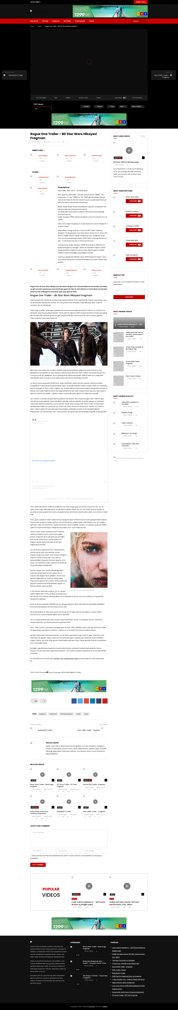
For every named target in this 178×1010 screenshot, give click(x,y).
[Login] (132, 2)
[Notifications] (128, 2)
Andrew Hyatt (97, 156)
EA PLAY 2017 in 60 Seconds (126, 162)
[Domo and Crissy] (118, 201)
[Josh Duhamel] (33, 180)
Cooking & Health (132, 226)
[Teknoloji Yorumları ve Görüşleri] (116, 405)
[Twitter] (115, 2)
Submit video (141, 2)
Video (86, 714)
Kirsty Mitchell (70, 177)
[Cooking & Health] (118, 230)
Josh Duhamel (43, 177)
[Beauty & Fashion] (118, 216)
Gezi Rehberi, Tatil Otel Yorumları (130, 445)
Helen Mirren (42, 189)
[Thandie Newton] (60, 273)
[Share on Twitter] (80, 701)
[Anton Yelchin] (33, 273)
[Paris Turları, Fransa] (118, 381)
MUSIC (111, 899)
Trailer (78, 714)
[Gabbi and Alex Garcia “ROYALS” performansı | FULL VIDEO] (118, 337)
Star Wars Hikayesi (66, 714)
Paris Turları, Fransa (133, 376)
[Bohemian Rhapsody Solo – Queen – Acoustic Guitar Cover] (75, 966)
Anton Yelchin (43, 270)
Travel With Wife (132, 240)
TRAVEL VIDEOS (36, 142)
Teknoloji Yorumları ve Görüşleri (130, 403)
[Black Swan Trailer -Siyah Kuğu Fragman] (75, 951)
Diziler (91, 21)
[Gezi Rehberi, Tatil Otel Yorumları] (116, 446)
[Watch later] (123, 2)
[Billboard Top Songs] (116, 436)
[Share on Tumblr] (98, 701)
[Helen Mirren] (33, 191)
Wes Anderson (70, 156)
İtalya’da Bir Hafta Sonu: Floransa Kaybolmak (39, 813)
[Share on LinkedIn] (92, 701)
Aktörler (67, 21)
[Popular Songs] (116, 415)
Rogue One (53, 714)
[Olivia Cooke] (87, 273)
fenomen (92, 1006)
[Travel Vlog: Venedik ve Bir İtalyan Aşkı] (118, 352)
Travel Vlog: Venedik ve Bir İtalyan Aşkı (134, 348)
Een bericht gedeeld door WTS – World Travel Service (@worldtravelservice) (69, 499)
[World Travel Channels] (39, 11)
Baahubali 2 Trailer (45, 730)
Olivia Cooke (96, 270)
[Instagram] (119, 2)
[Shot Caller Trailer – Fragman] (104, 730)
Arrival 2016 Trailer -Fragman (94, 784)
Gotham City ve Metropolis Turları (66, 659)
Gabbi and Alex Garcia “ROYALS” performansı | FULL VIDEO (134, 334)
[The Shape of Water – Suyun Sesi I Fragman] (75, 980)
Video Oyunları (127, 423)
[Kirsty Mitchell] (60, 180)
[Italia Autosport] (118, 259)
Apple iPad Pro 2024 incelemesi (123, 983)
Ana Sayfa (34, 21)
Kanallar (55, 21)
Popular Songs (127, 412)
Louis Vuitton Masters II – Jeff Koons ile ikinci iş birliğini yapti (142, 324)
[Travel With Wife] (118, 245)
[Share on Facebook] (74, 701)
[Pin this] (105, 701)
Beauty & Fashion (132, 211)
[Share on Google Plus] (86, 701)
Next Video (104, 725)
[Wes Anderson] (60, 158)
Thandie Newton (71, 270)
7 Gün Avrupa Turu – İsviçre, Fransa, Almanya (128, 979)
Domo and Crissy (132, 197)
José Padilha (43, 156)
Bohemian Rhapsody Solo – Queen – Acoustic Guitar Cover (94, 962)
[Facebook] (111, 2)
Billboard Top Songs (129, 433)
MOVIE (40, 26)
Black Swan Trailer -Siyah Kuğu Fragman (41, 785)
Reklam (105, 1006)
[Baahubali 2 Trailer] (33, 730)
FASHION (74, 899)
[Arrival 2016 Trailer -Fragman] (118, 366)
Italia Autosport (132, 255)
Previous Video (35, 725)
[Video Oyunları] (116, 425)
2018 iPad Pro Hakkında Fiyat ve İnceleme (126, 976)
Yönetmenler (80, 21)
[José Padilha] (33, 158)
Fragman (43, 714)
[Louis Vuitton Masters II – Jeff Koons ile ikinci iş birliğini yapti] (129, 323)
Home (32, 26)
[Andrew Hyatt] (87, 158)
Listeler (45, 21)
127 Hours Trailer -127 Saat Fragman (67, 785)
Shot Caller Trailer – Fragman (89, 730)
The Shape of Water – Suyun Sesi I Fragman (95, 977)
